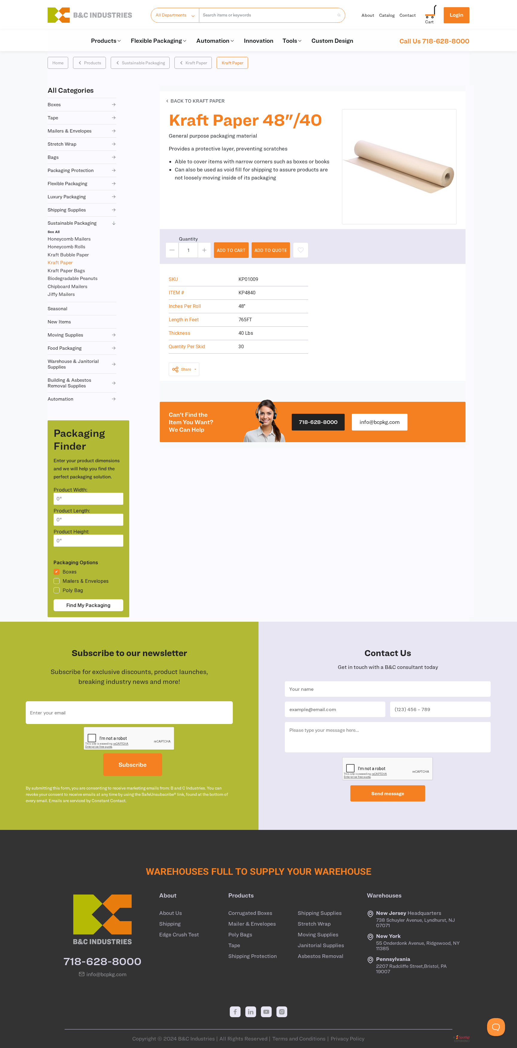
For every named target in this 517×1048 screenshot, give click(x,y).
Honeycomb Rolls (66, 246)
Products (103, 40)
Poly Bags (240, 934)
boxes (54, 104)
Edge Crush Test (179, 934)
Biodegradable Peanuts (73, 278)
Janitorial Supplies (321, 945)
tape (53, 117)
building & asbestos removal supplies (69, 382)
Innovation (258, 40)
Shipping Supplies (320, 913)
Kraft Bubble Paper (68, 254)
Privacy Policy (347, 1038)
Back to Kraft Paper (198, 101)
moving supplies (65, 334)
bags (53, 157)
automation (60, 398)
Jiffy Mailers (61, 294)
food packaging (65, 348)
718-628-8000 (318, 422)
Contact (407, 15)
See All (54, 231)
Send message (387, 793)
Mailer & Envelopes (252, 924)
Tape (234, 945)
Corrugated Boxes (250, 913)
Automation (212, 40)
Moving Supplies (318, 934)
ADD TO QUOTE (271, 250)
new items (59, 321)
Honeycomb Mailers (69, 238)
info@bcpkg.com (380, 422)
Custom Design (332, 40)
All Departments (171, 15)
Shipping (170, 924)
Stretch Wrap (314, 924)
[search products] (337, 15)
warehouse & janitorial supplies (73, 363)
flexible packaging (67, 183)
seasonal (57, 308)
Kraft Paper (196, 62)
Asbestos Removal (320, 956)
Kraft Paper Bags (66, 270)
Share (186, 369)
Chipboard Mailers (67, 286)
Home (57, 62)
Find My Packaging (88, 605)
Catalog (387, 15)
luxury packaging (67, 196)
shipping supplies (67, 209)
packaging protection (71, 170)
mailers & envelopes (70, 130)
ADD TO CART (231, 250)
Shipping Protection (252, 956)
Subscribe (132, 764)
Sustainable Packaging (143, 62)
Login (456, 15)
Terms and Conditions (299, 1038)
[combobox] (266, 15)
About (367, 15)
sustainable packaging (72, 223)
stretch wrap (62, 144)
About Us (170, 913)
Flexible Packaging (156, 40)
